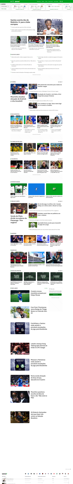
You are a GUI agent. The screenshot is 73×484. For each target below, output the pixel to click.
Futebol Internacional (41, 476)
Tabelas (43, 1)
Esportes (53, 476)
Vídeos (46, 1)
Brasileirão (39, 1)
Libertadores (40, 478)
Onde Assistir (50, 1)
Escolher (55, 294)
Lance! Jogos (56, 1)
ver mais (60, 114)
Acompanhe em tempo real (20, 9)
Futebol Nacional (28, 476)
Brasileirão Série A (28, 478)
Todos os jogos (3, 8)
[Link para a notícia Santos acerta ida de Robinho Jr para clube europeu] (50, 27)
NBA (53, 478)
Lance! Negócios (66, 478)
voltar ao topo (67, 469)
